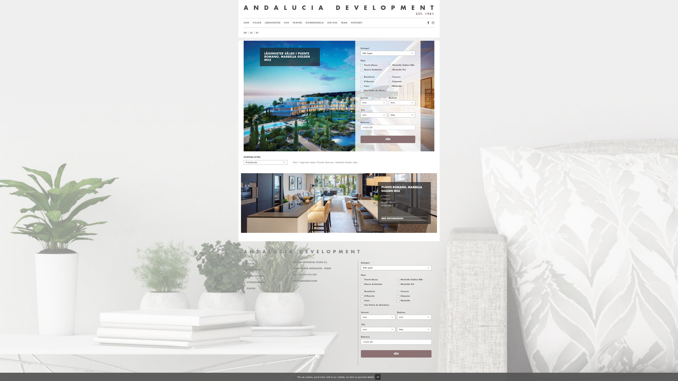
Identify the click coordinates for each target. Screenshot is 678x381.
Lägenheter (273, 23)
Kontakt (356, 23)
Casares (396, 77)
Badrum (393, 98)
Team (344, 23)
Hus (286, 23)
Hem (246, 23)
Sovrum (364, 98)
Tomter (297, 23)
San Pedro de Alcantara (375, 91)
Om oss (332, 23)
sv (257, 33)
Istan (366, 86)
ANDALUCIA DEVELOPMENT (303, 252)
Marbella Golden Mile (403, 65)
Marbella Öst (399, 70)
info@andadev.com (305, 281)
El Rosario (369, 82)
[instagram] (433, 23)
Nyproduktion (255, 282)
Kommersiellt (315, 23)
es (251, 33)
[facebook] (428, 23)
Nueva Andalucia (373, 70)
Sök (341, 33)
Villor (257, 23)
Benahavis (369, 77)
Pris (363, 110)
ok (378, 376)
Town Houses (254, 276)
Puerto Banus (370, 65)
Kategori (365, 48)
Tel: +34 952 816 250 (305, 275)
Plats (363, 61)
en (245, 33)
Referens (365, 122)
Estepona (397, 82)
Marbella (397, 86)
